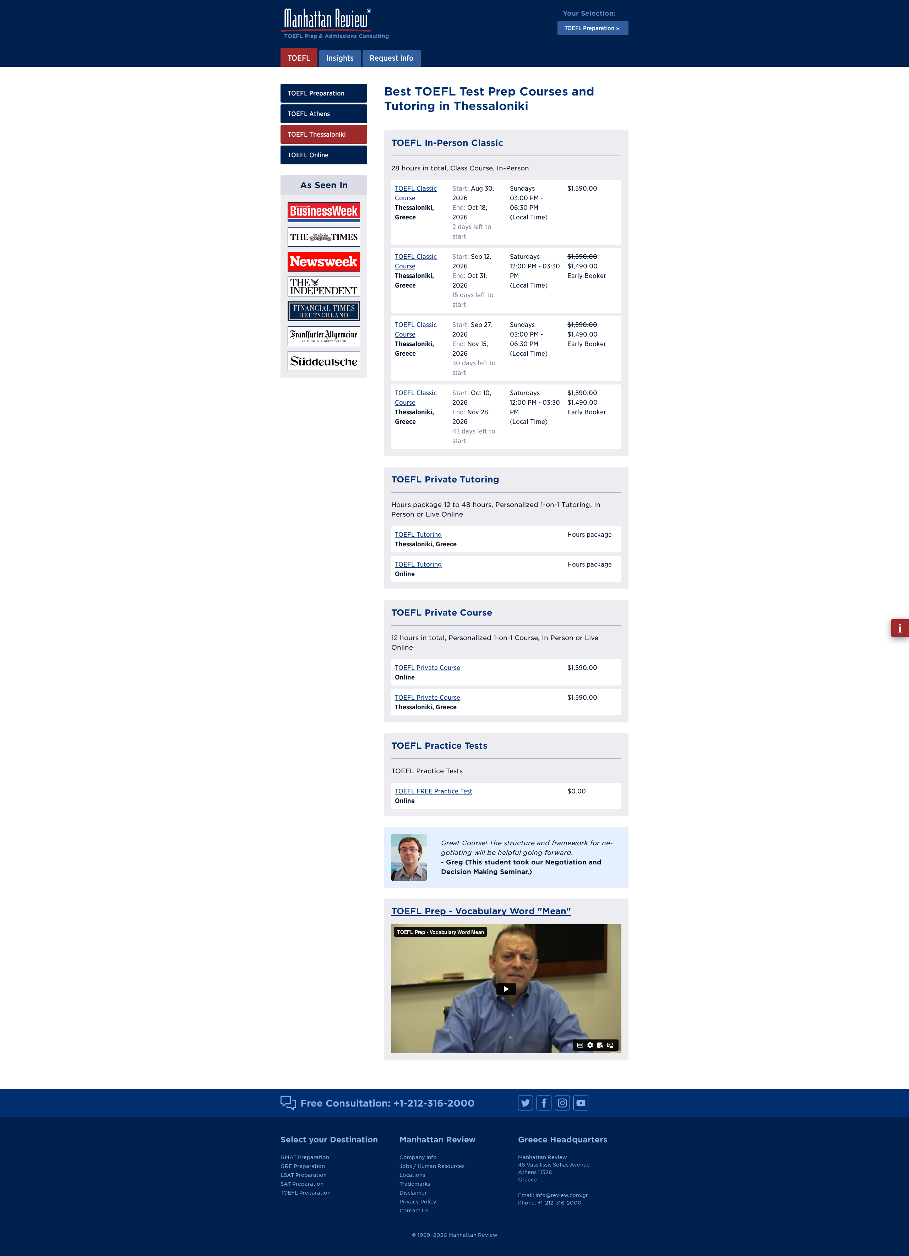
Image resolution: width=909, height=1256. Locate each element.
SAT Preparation (302, 1184)
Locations (412, 1175)
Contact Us (413, 1210)
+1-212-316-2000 (434, 1103)
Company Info (418, 1157)
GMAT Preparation (305, 1157)
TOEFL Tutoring (418, 534)
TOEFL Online (308, 155)
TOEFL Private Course (427, 667)
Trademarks (414, 1184)
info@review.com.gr (561, 1195)
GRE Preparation (303, 1166)
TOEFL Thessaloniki (317, 134)
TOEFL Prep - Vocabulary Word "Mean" (481, 911)
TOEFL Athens (309, 114)
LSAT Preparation (304, 1175)
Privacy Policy (417, 1202)
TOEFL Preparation (316, 93)
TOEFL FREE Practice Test (433, 791)
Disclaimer (413, 1193)
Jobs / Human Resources (431, 1166)
